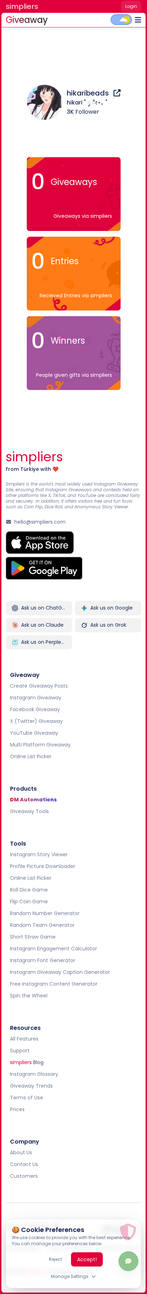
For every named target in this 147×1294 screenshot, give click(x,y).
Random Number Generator (45, 913)
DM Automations (33, 799)
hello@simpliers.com (40, 521)
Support (20, 1050)
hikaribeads (89, 93)
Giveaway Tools (29, 811)
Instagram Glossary (34, 1074)
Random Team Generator (42, 925)
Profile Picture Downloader (42, 866)
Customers (24, 1176)
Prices (17, 1109)
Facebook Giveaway (35, 709)
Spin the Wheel (28, 995)
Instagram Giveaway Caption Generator (60, 972)
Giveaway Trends (31, 1085)
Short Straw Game (33, 936)
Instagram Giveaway (35, 697)
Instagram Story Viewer (39, 854)
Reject (55, 1259)
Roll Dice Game (29, 889)
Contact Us (24, 1164)
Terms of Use (26, 1097)
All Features (24, 1038)
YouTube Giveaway (34, 732)
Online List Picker (30, 756)
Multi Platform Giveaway (40, 744)
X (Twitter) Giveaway (36, 721)
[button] (22, 7)
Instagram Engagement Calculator (53, 948)
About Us (21, 1152)
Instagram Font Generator (42, 960)
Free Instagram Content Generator (53, 983)
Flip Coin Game (29, 901)
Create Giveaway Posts (39, 685)
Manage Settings (69, 1276)
